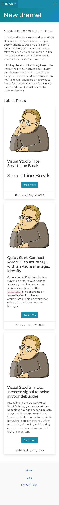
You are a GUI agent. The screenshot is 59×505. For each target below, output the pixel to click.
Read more (29, 184)
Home (29, 470)
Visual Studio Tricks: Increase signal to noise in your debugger (28, 391)
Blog (29, 477)
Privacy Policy (29, 485)
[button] (55, 4)
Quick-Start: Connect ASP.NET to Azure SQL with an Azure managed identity (28, 264)
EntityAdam (9, 3)
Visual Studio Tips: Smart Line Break (23, 163)
